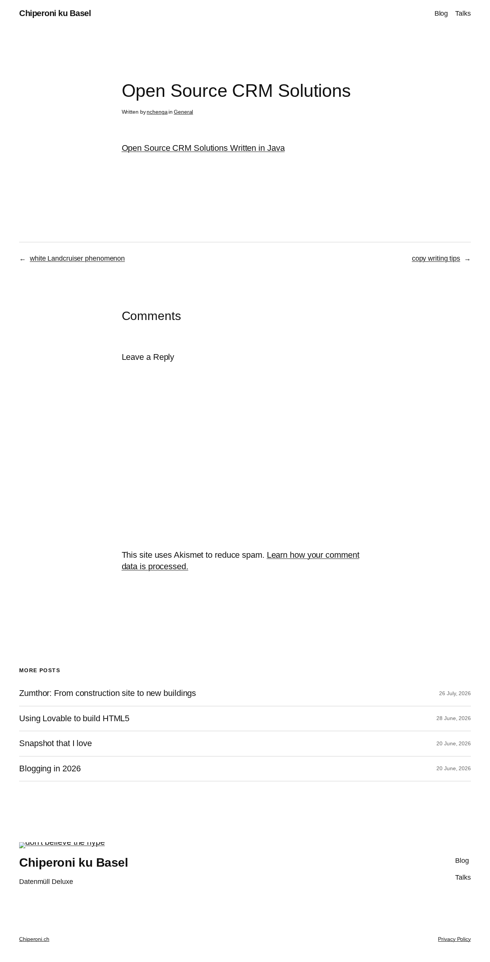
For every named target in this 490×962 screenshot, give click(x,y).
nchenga (157, 112)
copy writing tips (436, 258)
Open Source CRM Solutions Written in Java (203, 148)
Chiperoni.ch (34, 939)
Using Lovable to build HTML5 (74, 718)
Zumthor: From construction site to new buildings (107, 693)
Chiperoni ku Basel (55, 13)
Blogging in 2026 (49, 768)
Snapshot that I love (55, 743)
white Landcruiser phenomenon (77, 258)
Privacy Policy (454, 939)
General (183, 112)
